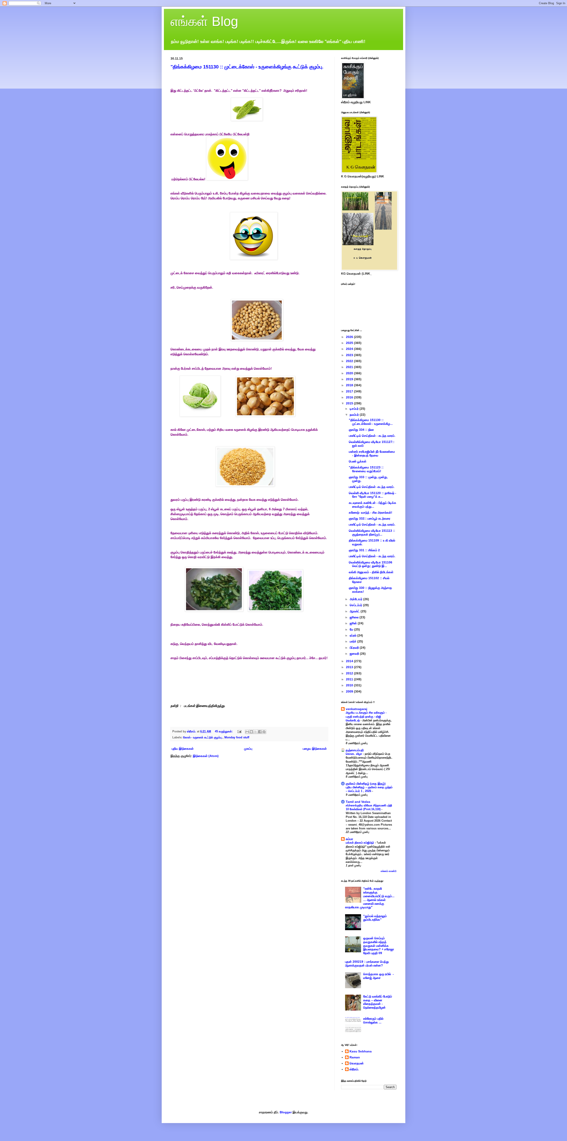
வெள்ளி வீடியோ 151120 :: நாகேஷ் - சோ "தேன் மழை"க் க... (372, 495)
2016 (350, 397)
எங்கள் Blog (204, 21)
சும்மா (349, 839)
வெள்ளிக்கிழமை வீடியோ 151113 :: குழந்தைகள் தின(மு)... (372, 532)
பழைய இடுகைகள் (315, 748)
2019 (350, 379)
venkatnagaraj (356, 709)
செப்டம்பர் (356, 605)
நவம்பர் (355, 414)
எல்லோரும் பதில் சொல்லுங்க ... (373, 1020)
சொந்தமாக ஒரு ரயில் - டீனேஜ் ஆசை (378, 976)
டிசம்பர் (354, 408)
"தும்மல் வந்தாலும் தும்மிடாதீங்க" (375, 918)
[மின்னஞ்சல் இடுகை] (239, 731)
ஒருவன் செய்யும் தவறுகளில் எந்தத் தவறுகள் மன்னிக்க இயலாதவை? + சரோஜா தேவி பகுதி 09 (378, 945)
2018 (350, 385)
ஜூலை (354, 617)
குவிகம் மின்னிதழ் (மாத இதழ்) (366, 783)
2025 (350, 343)
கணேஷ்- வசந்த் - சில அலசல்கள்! (370, 512)
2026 (350, 337)
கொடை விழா (354, 753)
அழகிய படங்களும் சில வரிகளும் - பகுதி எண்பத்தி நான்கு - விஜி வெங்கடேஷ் (366, 716)
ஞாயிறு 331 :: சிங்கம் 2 (364, 550)
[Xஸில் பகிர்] (255, 732)
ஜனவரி (355, 653)
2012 (350, 673)
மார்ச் (353, 641)
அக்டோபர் (356, 599)
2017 (350, 391)
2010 (350, 685)
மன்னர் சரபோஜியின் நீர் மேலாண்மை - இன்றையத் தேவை (372, 453)
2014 (350, 661)
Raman (355, 1057)
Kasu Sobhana (361, 1051)
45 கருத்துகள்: (224, 731)
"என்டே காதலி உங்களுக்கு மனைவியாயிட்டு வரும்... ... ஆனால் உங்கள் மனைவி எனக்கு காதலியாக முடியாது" (370, 898)
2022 (350, 361)
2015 (350, 403)
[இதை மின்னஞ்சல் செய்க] (247, 732)
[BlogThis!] (251, 732)
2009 (350, 691)
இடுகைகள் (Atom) (206, 756)
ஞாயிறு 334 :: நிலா (361, 429)
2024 (350, 349)
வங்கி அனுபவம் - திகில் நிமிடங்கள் (371, 572)
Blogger (286, 1112)
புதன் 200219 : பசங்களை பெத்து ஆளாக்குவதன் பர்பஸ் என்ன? (367, 963)
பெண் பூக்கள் (357, 461)
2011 (350, 679)
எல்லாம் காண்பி (388, 871)
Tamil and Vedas (358, 801)
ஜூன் (354, 623)
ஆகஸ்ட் (355, 611)
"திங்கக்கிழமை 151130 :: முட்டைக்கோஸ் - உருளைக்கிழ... (371, 421)
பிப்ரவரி (355, 647)
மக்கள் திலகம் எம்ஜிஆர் (360, 842)
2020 (350, 373)
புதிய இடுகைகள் (183, 748)
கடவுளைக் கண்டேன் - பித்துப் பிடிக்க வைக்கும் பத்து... (372, 504)
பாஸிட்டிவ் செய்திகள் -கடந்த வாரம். (371, 487)
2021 (350, 367)
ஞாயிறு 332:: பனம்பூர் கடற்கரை (369, 518)
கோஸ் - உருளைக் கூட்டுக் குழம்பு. (203, 737)
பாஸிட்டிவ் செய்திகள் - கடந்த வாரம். (372, 435)
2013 (350, 667)
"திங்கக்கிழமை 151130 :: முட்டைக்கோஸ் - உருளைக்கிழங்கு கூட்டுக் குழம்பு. (247, 67)
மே (352, 629)
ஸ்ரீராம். (354, 1069)
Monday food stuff (236, 737)
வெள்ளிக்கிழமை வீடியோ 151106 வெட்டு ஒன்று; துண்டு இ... (370, 564)
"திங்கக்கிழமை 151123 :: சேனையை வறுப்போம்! (366, 469)
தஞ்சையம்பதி (355, 750)
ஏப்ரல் (353, 635)
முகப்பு (248, 748)
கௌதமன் (357, 1063)
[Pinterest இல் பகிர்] (264, 732)
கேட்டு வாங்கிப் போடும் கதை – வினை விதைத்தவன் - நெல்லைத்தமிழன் (377, 1002)
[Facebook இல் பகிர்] (260, 732)
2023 (350, 355)
